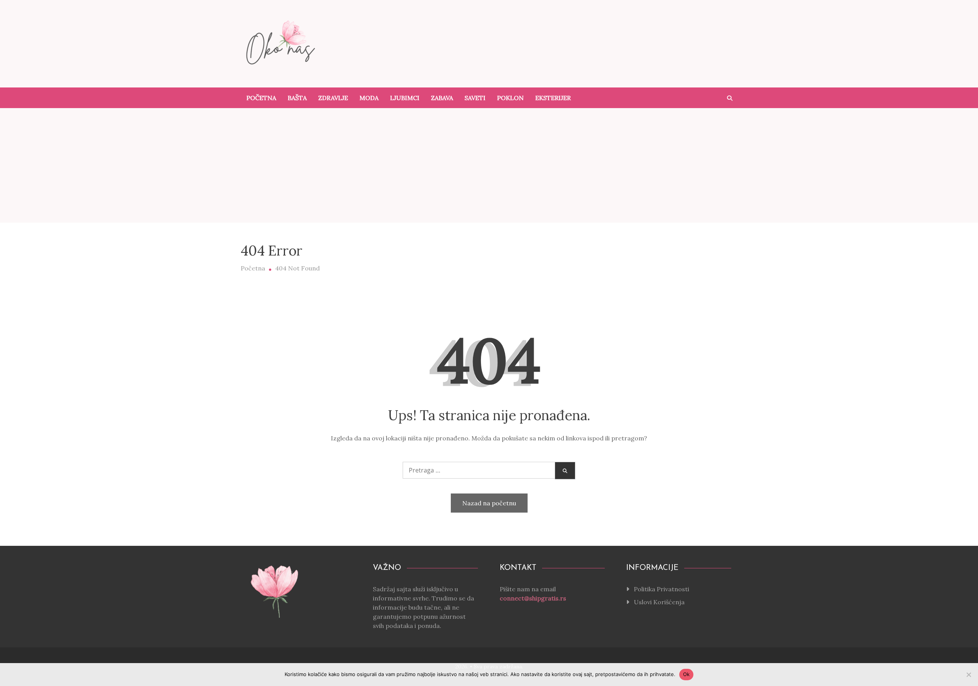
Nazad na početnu (489, 503)
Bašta (297, 98)
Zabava (442, 98)
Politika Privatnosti (661, 589)
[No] (968, 674)
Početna (261, 98)
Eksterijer (553, 98)
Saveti (475, 98)
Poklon (510, 98)
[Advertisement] (489, 165)
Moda (369, 98)
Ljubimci (404, 98)
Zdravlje (333, 98)
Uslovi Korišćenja (659, 602)
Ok (686, 674)
